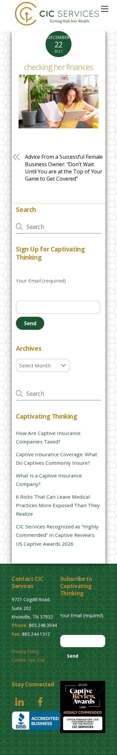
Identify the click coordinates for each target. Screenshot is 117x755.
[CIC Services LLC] (57, 22)
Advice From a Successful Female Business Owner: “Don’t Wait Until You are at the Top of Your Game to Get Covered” (64, 167)
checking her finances (58, 66)
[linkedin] (21, 701)
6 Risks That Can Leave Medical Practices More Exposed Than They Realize (58, 505)
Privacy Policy (25, 651)
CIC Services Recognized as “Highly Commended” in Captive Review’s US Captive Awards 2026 (57, 535)
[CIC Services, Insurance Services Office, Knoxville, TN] (36, 722)
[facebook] (41, 701)
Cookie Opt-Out (28, 660)
